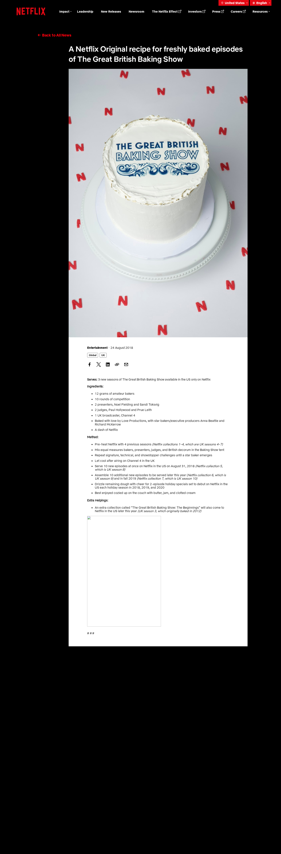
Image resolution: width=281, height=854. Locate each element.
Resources (260, 11)
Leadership (85, 11)
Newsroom (136, 11)
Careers (236, 11)
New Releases (111, 11)
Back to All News (56, 35)
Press (216, 11)
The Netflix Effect (165, 11)
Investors (195, 11)
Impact (64, 11)
